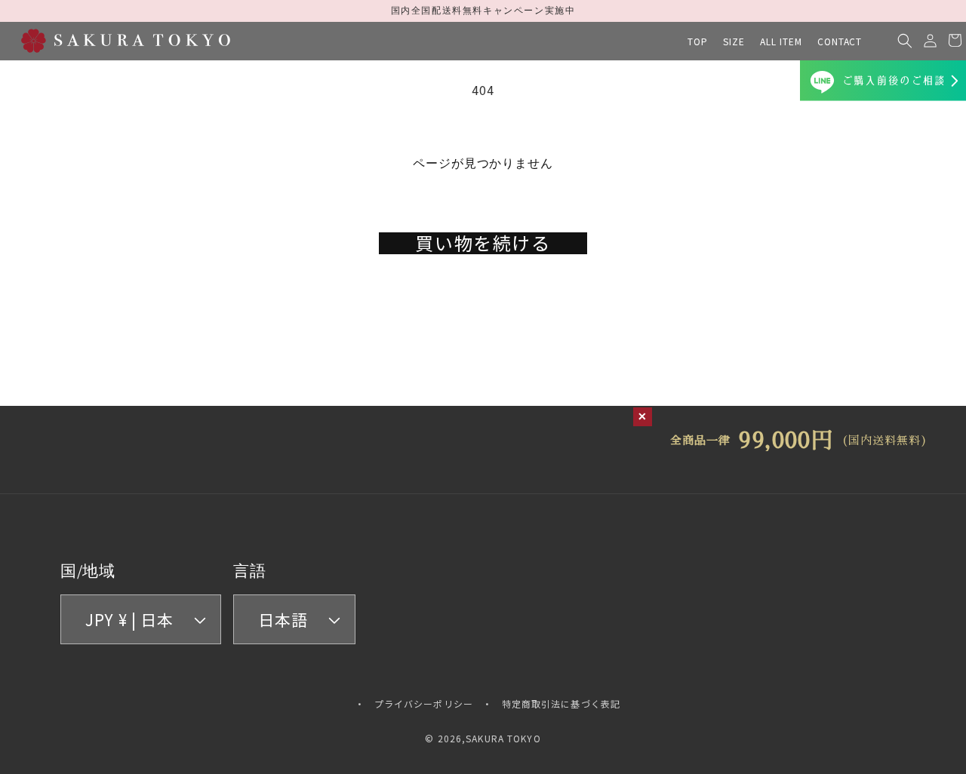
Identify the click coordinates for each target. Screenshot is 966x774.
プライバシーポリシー (423, 703)
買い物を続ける (482, 243)
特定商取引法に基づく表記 (561, 703)
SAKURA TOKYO (503, 738)
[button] (734, 41)
